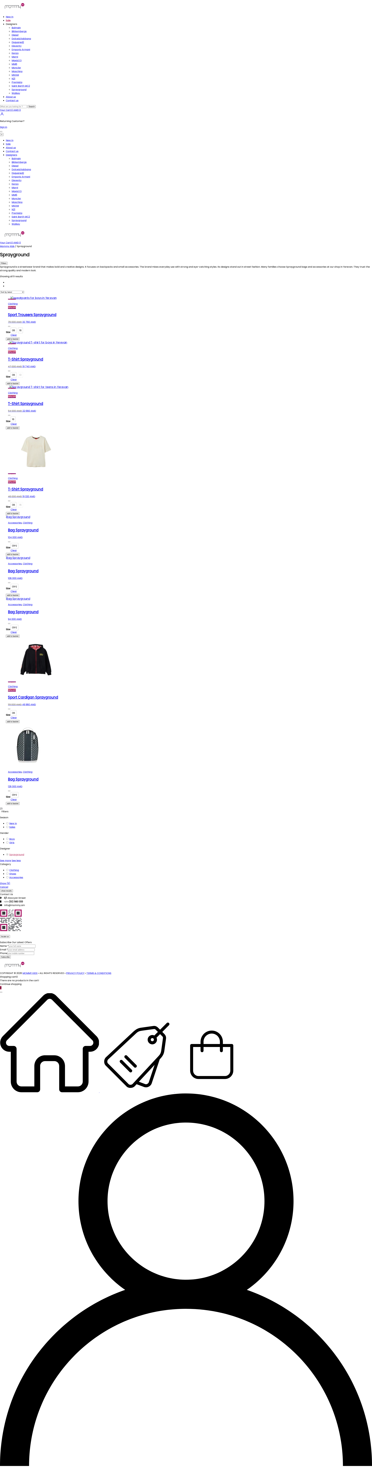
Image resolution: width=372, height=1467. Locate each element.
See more (5, 860)
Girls (11, 842)
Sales (12, 827)
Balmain (16, 27)
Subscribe (5, 957)
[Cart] (212, 1091)
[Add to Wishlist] (9, 326)
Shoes (12, 873)
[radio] (13, 330)
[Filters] (1, 992)
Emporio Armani (21, 49)
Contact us (12, 100)
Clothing (13, 303)
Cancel (4, 887)
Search (32, 107)
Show (5, 883)
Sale (8, 20)
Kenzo (15, 53)
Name (4, 946)
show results (6, 891)
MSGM (15, 75)
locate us (5, 936)
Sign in (3, 127)
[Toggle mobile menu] (1, 131)
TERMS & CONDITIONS (98, 973)
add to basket (12, 339)
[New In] (50, 1091)
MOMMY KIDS (30, 973)
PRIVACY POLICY (75, 973)
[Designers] (137, 1091)
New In (9, 16)
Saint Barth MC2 (21, 86)
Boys (12, 839)
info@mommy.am (14, 905)
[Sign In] (2, 115)
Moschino (17, 71)
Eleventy (17, 46)
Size (8, 332)
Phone (3, 953)
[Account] (186, 1465)
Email (4, 949)
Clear (14, 335)
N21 (13, 78)
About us (11, 97)
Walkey (16, 93)
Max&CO (17, 60)
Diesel (15, 35)
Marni (15, 56)
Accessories (15, 522)
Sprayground (19, 89)
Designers (11, 155)
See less (16, 860)
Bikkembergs (19, 31)
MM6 (14, 64)
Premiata (17, 82)
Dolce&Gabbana (21, 38)
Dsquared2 (18, 42)
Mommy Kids (7, 246)
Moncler (16, 67)
